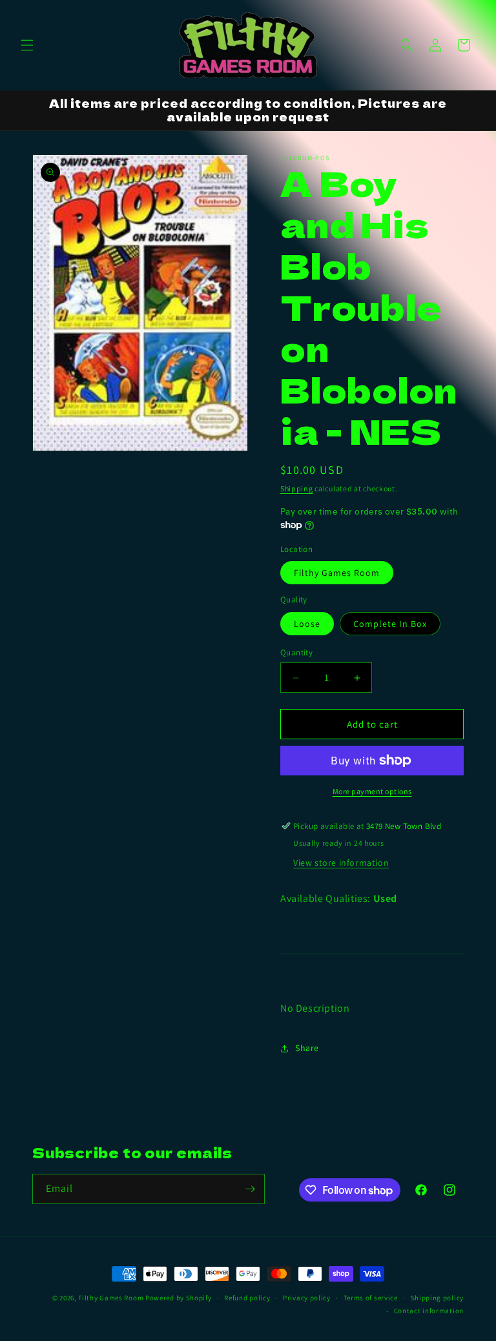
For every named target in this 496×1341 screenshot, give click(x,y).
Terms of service (371, 1297)
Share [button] (307, 1048)
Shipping (296, 488)
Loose (307, 624)
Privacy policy (307, 1297)
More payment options (372, 791)
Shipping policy (437, 1297)
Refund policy (247, 1297)
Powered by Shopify (178, 1297)
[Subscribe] (250, 1189)
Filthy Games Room (337, 572)
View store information (341, 862)
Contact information (429, 1310)
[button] (27, 45)
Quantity (296, 652)
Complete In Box (390, 624)
